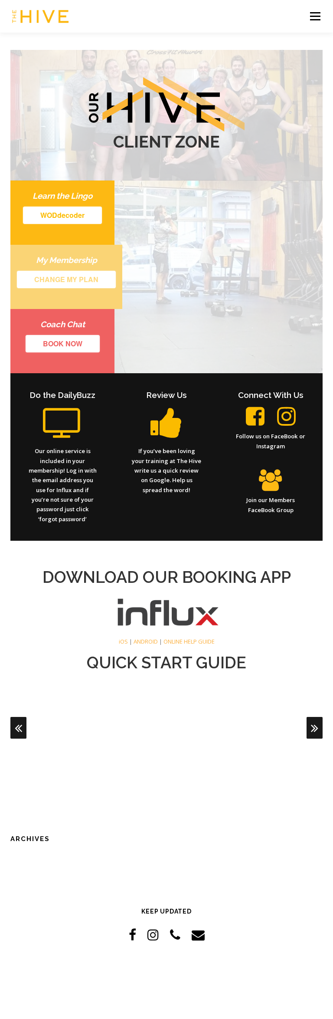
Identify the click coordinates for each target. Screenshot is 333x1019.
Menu (315, 16)
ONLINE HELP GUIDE (189, 641)
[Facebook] (132, 934)
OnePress (173, 998)
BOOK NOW (62, 343)
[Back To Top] (166, 978)
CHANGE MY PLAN (66, 279)
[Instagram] (153, 934)
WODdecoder (62, 215)
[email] (198, 934)
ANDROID (146, 641)
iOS (123, 641)
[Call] (175, 934)
